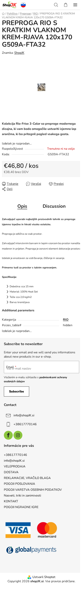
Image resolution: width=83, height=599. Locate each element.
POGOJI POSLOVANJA (19, 484)
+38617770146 (25, 424)
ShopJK (19, 53)
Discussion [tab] (54, 206)
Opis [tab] (22, 206)
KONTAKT (11, 501)
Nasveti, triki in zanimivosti (22, 495)
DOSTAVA (11, 472)
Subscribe (16, 391)
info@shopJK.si (24, 415)
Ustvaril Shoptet (43, 577)
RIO (66, 320)
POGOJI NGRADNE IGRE (21, 507)
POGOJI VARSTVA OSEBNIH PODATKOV (33, 490)
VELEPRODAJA (14, 466)
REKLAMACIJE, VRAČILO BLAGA (27, 478)
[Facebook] (8, 435)
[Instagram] (18, 435)
